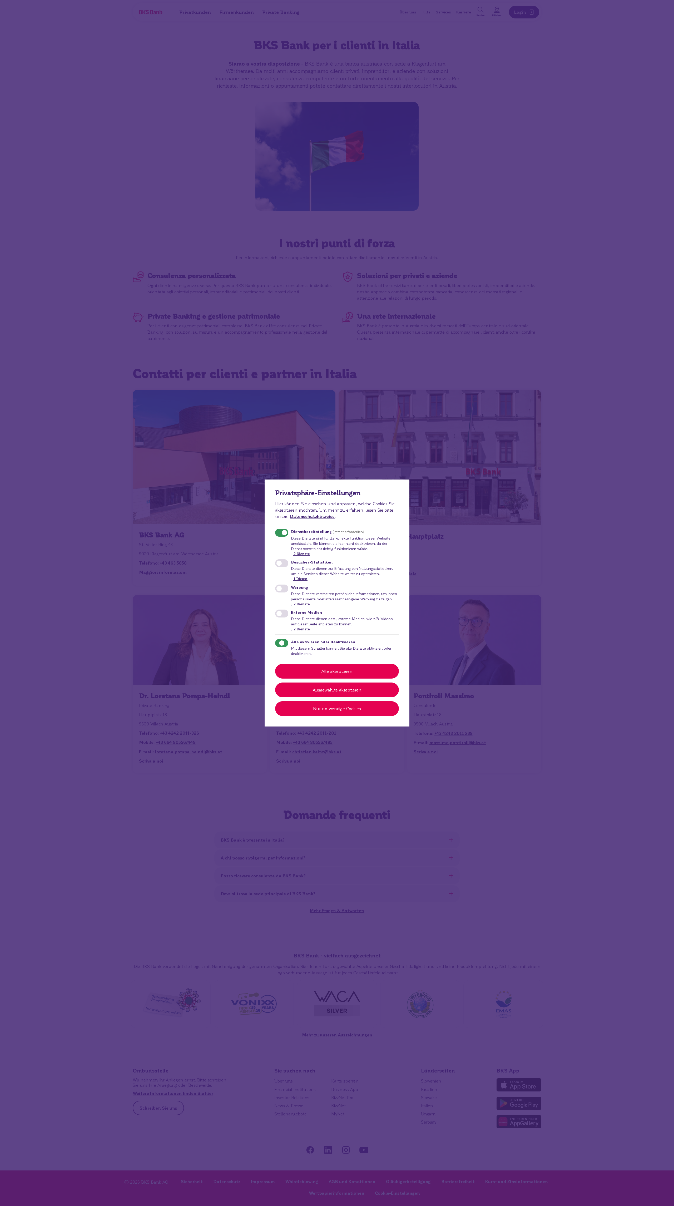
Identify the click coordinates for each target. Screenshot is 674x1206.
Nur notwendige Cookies (337, 708)
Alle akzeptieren (337, 671)
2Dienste (300, 554)
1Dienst (299, 579)
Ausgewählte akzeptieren (337, 689)
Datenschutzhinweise (312, 516)
